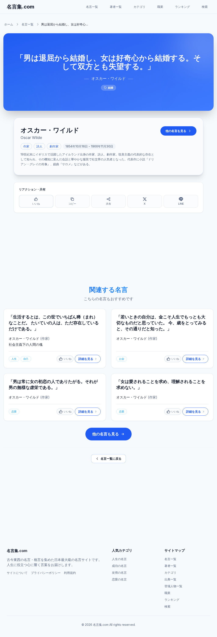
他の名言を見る (176, 131)
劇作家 (54, 146)
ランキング (182, 6)
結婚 (110, 87)
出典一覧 (170, 579)
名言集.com (20, 7)
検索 (205, 6)
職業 (160, 6)
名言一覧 (92, 6)
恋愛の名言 (119, 579)
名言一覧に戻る (111, 458)
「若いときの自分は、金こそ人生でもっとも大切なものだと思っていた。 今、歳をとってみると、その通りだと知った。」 (161, 322)
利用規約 (70, 573)
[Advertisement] (108, 249)
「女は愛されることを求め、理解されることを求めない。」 (160, 384)
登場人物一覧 (173, 586)
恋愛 (14, 411)
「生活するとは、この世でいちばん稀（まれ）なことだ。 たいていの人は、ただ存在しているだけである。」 (54, 322)
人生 (14, 358)
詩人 (39, 146)
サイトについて (17, 573)
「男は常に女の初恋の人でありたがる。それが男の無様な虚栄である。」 (53, 384)
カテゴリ (139, 6)
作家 (26, 146)
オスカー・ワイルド (108, 78)
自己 (25, 358)
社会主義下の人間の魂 (26, 344)
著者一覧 (116, 6)
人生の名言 (119, 559)
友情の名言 (119, 572)
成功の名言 (119, 566)
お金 (121, 358)
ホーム (8, 24)
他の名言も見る (105, 434)
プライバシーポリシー (46, 573)
